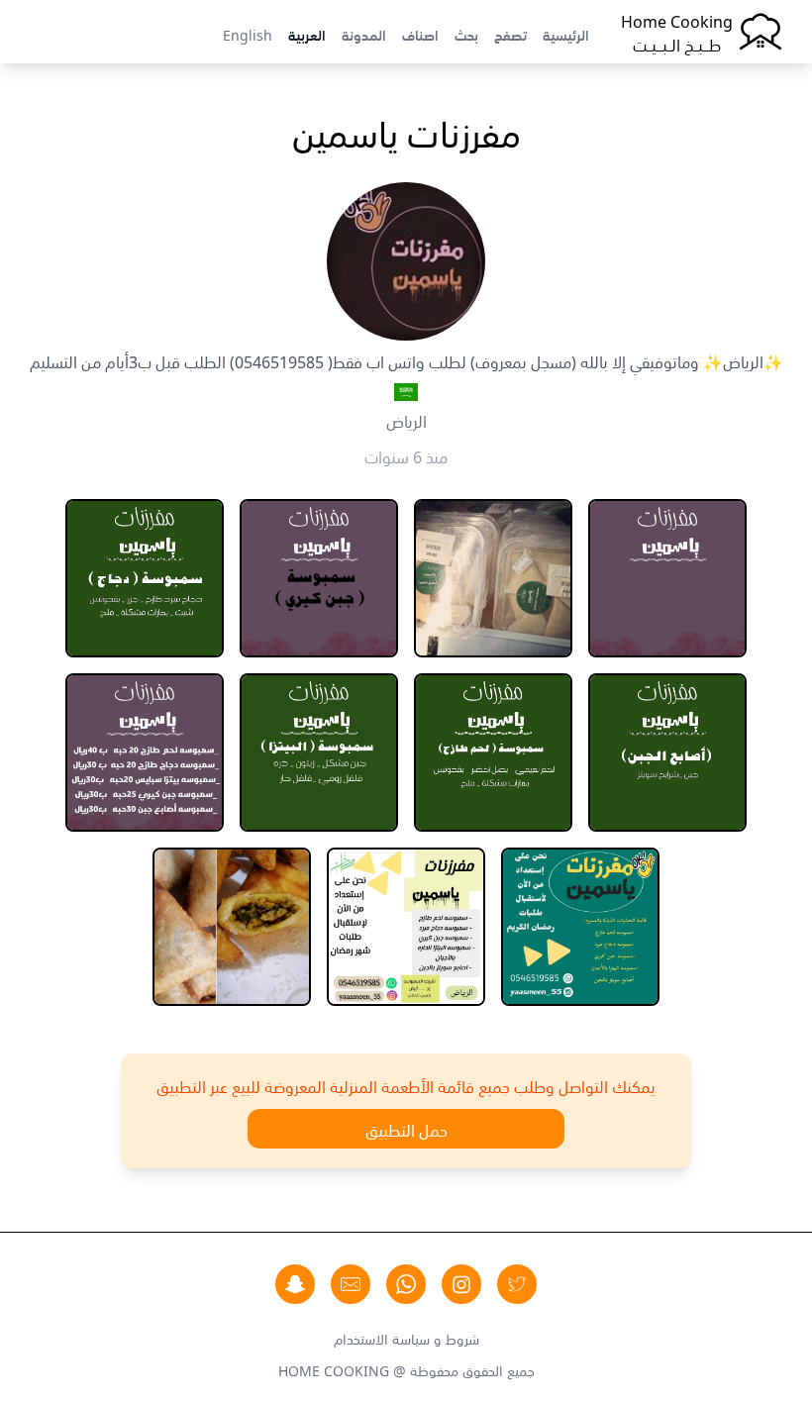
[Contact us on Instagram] (461, 1284)
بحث (466, 34)
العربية (307, 34)
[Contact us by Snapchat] (295, 1284)
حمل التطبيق (406, 1129)
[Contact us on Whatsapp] (406, 1284)
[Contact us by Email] (350, 1284)
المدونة (364, 34)
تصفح (510, 34)
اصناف (420, 34)
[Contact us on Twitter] (517, 1284)
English (247, 34)
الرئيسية (566, 34)
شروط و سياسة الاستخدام (406, 1338)
